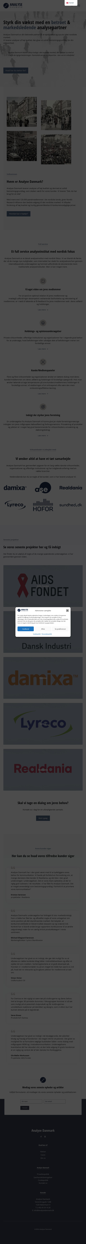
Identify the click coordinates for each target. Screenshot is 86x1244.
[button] (67, 611)
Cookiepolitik (37, 634)
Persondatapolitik (47, 634)
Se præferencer (60, 629)
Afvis (43, 629)
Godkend (25, 629)
